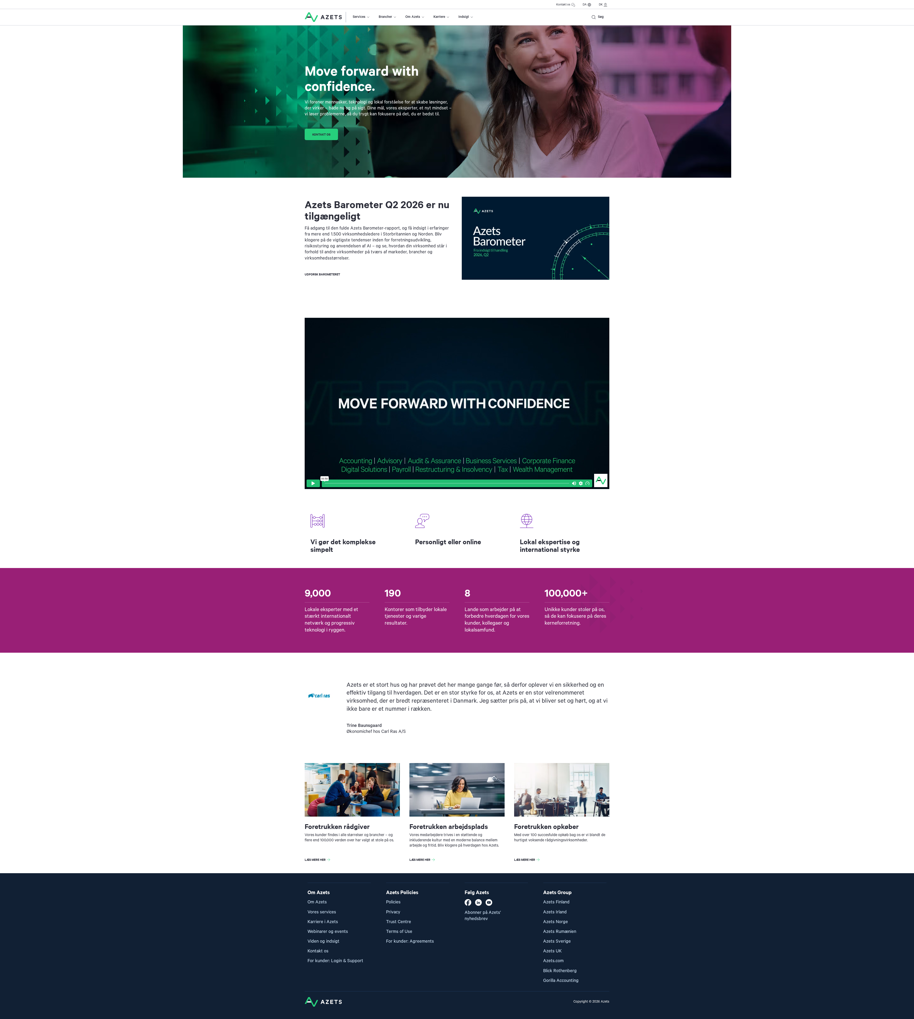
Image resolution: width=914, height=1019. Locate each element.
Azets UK (552, 951)
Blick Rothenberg (560, 970)
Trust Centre (398, 921)
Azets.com (553, 960)
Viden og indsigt (323, 941)
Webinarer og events (328, 931)
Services (359, 17)
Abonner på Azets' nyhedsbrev (483, 915)
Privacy (393, 912)
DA (584, 4)
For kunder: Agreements (410, 941)
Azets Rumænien (559, 931)
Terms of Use (399, 931)
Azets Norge (555, 921)
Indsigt (463, 17)
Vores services (322, 912)
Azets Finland (556, 902)
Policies (393, 902)
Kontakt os (563, 4)
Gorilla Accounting (561, 980)
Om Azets (412, 17)
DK (601, 4)
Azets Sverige (557, 941)
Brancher (385, 17)
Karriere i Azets (323, 921)
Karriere (439, 17)
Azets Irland (555, 912)
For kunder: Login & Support (335, 960)
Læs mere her (315, 859)
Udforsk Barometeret (322, 274)
